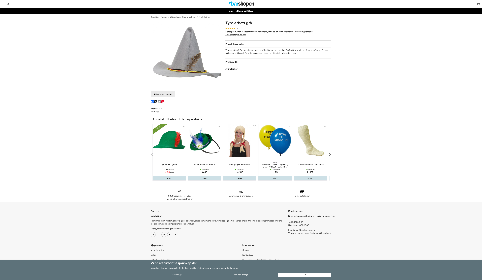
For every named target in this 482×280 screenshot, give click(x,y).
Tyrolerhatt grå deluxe (235, 34)
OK (305, 275)
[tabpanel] (278, 52)
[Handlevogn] (478, 4)
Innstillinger (177, 275)
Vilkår (153, 255)
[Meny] (3, 4)
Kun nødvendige (241, 275)
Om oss (245, 250)
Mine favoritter (157, 250)
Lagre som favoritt (164, 94)
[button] (169, 179)
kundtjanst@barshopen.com (301, 230)
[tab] (278, 43)
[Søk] (8, 4)
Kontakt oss (247, 255)
